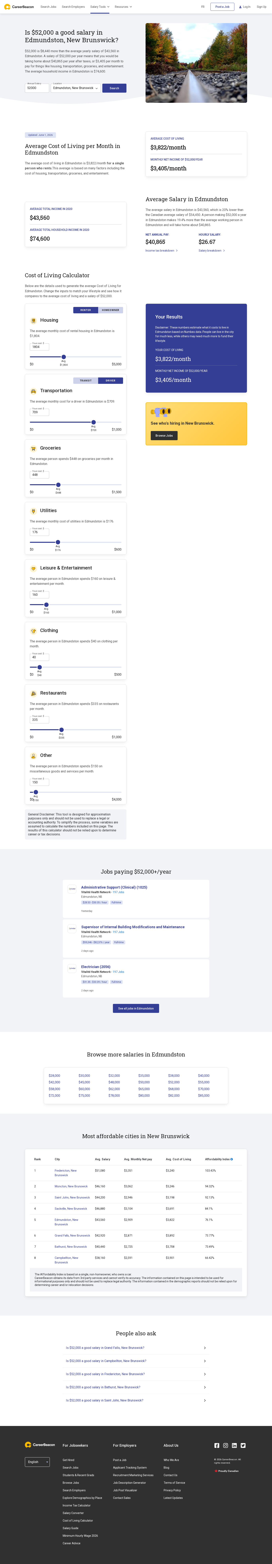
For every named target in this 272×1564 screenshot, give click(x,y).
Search (114, 88)
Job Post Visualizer (125, 1490)
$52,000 (174, 1082)
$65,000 (144, 1089)
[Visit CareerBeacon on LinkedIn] (234, 1445)
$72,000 (54, 1096)
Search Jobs (48, 6)
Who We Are (171, 1460)
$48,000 (114, 1082)
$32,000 (114, 1076)
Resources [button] (121, 6)
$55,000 (203, 1082)
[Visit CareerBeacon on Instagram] (225, 1445)
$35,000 (144, 1076)
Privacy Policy (172, 1490)
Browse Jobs (164, 435)
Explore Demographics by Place (82, 1497)
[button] (114, 887)
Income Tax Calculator (77, 1505)
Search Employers (73, 6)
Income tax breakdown (160, 250)
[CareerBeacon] (40, 1445)
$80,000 (144, 1096)
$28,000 (54, 1076)
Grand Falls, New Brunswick (72, 1235)
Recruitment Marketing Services (133, 1475)
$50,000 (144, 1082)
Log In (246, 6)
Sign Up (261, 6)
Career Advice (71, 1543)
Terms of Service (174, 1482)
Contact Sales (122, 1497)
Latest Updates (173, 1497)
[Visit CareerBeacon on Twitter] (243, 1445)
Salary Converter (73, 1513)
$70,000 (203, 1089)
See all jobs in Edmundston (136, 1008)
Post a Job (222, 6)
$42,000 (54, 1082)
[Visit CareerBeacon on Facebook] (217, 1445)
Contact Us (170, 1475)
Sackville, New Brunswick (71, 1208)
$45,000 (84, 1082)
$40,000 (203, 1076)
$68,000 (174, 1089)
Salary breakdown (210, 250)
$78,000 (114, 1096)
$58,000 (54, 1089)
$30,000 (84, 1076)
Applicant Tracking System (130, 1467)
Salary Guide (70, 1528)
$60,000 (84, 1089)
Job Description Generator (129, 1482)
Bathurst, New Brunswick (71, 1246)
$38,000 (174, 1076)
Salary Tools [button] (98, 6)
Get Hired (68, 1460)
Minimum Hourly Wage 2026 (80, 1535)
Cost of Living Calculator (78, 1520)
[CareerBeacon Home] (19, 7)
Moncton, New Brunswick (71, 1186)
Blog (166, 1467)
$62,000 (114, 1089)
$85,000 (203, 1096)
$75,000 (84, 1096)
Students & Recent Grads (78, 1475)
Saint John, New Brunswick (72, 1197)
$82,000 (174, 1096)
